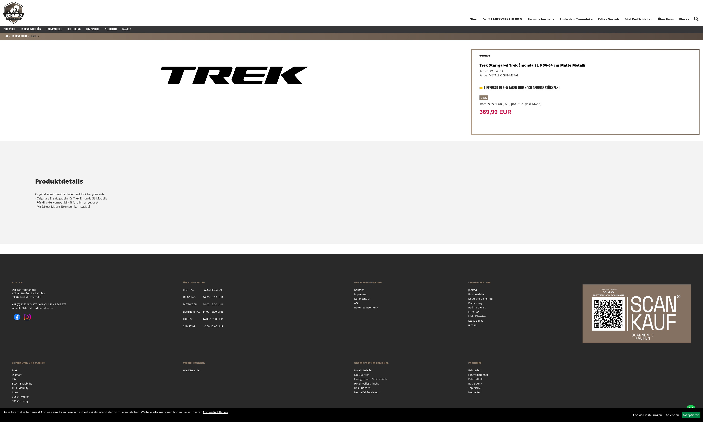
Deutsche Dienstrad (480, 298)
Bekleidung (74, 29)
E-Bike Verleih (608, 19)
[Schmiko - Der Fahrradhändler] (14, 13)
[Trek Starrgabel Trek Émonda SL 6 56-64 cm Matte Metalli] (234, 75)
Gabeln (35, 36)
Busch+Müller (20, 396)
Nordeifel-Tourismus (367, 392)
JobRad (472, 290)
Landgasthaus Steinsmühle (371, 379)
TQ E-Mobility (20, 388)
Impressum (361, 294)
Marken (126, 29)
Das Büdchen (362, 388)
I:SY (14, 379)
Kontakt (359, 290)
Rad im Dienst (477, 307)
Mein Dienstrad (477, 316)
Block (683, 19)
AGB (356, 303)
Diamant (17, 374)
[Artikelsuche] (696, 19)
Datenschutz (362, 298)
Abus (15, 392)
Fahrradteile (54, 29)
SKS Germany (20, 401)
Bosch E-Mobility (22, 383)
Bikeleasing (475, 303)
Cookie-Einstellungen (647, 415)
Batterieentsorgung (366, 307)
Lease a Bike (475, 320)
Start (474, 19)
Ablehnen (672, 415)
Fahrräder (9, 29)
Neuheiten (111, 29)
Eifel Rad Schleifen (638, 19)
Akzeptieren (691, 415)
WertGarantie (191, 370)
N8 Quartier (361, 374)
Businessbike (476, 294)
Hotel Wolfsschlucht (366, 383)
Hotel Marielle (362, 370)
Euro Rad (473, 312)
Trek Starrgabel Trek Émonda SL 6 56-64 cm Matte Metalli (532, 65)
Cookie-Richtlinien (215, 412)
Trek (14, 370)
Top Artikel (92, 29)
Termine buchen (540, 19)
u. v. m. (472, 325)
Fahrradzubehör (31, 29)
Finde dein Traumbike (576, 19)
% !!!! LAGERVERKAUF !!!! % (502, 19)
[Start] (6, 36)
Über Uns (665, 19)
